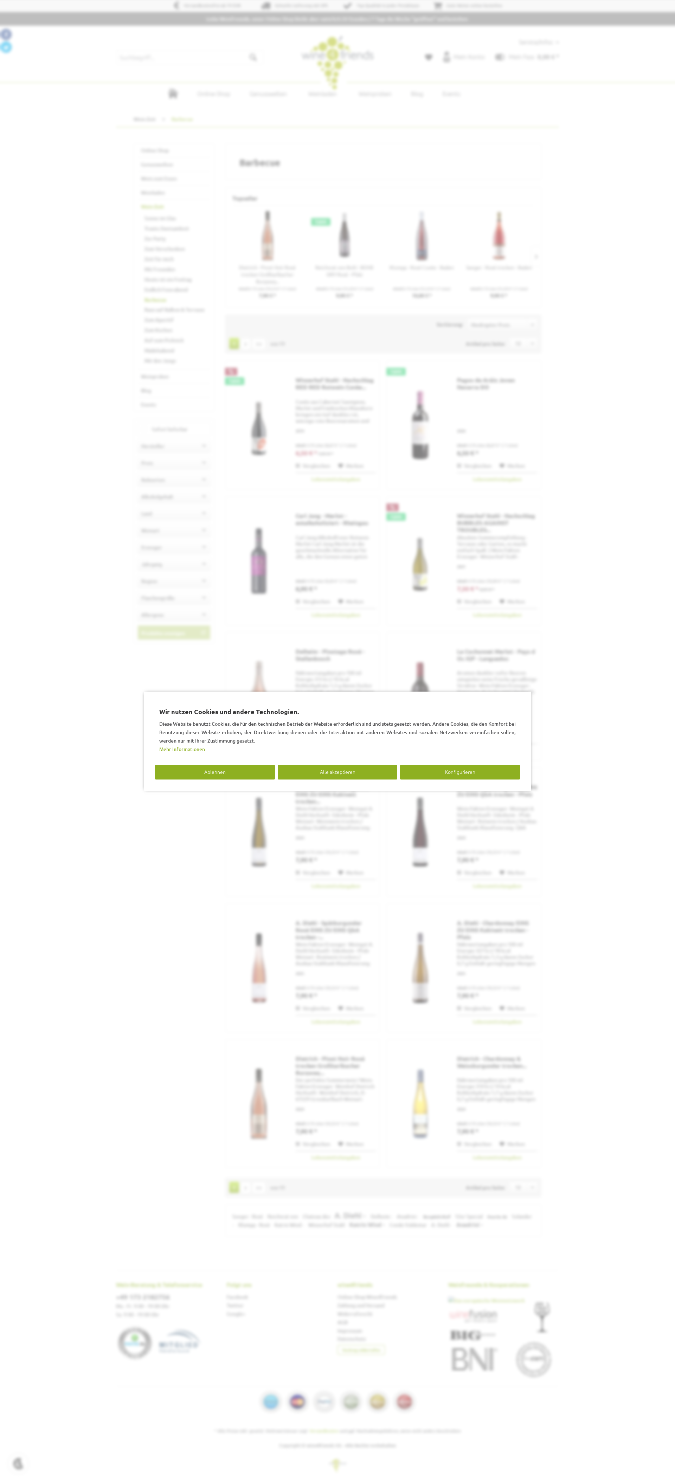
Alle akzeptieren (337, 771)
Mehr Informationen (182, 749)
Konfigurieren (460, 771)
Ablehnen (215, 771)
